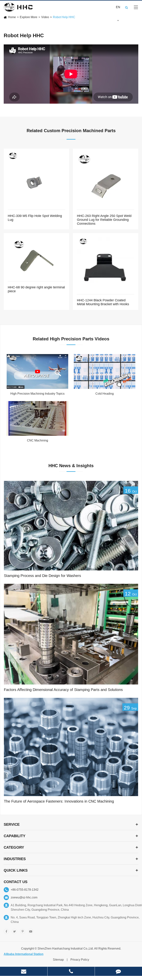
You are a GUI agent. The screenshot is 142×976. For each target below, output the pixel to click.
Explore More (28, 17)
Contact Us (15, 882)
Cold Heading (104, 393)
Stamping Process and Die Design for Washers (42, 576)
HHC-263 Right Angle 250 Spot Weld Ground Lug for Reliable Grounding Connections (104, 219)
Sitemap (58, 959)
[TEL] (71, 971)
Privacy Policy (79, 959)
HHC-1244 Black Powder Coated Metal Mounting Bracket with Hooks (103, 302)
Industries (15, 859)
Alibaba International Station (23, 954)
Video (45, 17)
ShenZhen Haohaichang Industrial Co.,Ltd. (66, 948)
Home (12, 17)
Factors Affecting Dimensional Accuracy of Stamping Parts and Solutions (63, 690)
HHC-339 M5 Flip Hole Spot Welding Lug (35, 218)
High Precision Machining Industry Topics (37, 393)
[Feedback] (118, 971)
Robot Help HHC (64, 17)
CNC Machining (37, 440)
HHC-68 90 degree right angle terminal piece (36, 289)
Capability (14, 836)
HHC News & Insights (71, 465)
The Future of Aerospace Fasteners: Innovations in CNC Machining (59, 801)
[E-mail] (23, 971)
